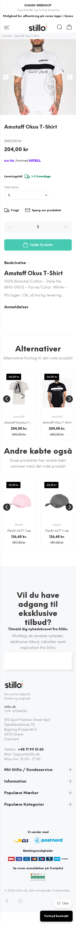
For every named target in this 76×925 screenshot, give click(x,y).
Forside (7, 36)
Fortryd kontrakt (56, 916)
